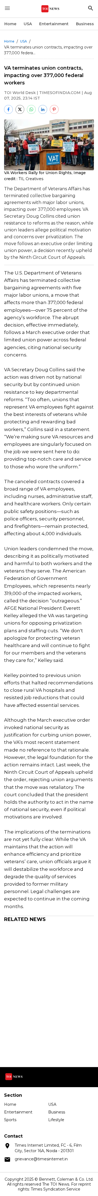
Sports (10, 1119)
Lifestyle (56, 1119)
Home (10, 23)
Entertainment (54, 23)
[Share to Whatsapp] (31, 109)
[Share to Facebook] (8, 109)
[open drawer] (7, 8)
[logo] (50, 9)
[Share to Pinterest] (54, 109)
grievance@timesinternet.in (41, 1159)
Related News (25, 919)
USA (28, 23)
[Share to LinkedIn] (42, 109)
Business (85, 23)
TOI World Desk (20, 92)
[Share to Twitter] (20, 109)
